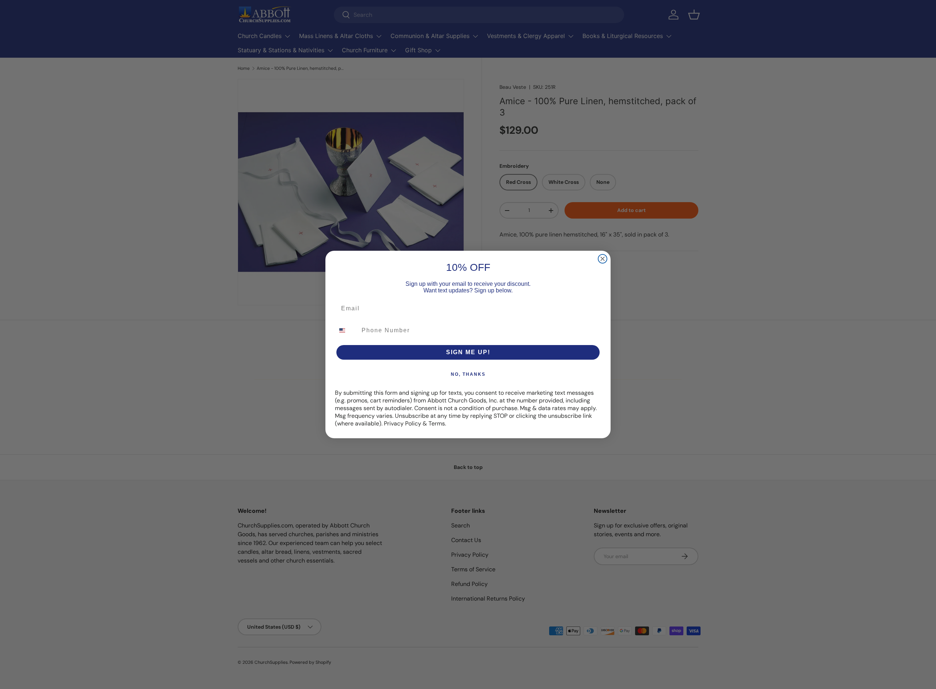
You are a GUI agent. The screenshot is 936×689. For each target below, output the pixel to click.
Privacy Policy (402, 423)
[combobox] (346, 330)
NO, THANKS (468, 374)
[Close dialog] (602, 258)
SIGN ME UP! (468, 352)
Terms (437, 423)
